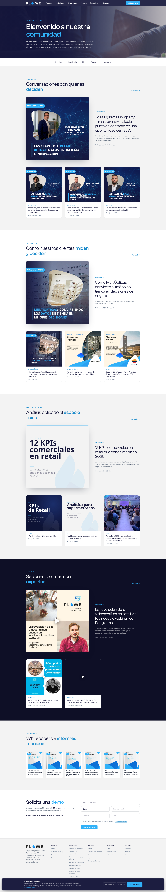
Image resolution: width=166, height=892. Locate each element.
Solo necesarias (109, 884)
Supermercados (93, 855)
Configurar (121, 884)
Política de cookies (29, 888)
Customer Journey (57, 852)
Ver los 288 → (135, 419)
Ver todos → (136, 583)
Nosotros (106, 3)
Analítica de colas (75, 865)
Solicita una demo (132, 3)
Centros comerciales (95, 852)
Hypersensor (73, 3)
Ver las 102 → (135, 91)
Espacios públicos (94, 861)
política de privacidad (121, 821)
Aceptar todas (135, 884)
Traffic (53, 848)
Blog (83, 62)
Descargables (107, 62)
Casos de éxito (72, 62)
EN (123, 3)
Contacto (128, 855)
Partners (84, 3)
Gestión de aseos (74, 868)
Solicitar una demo (89, 827)
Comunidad (94, 3)
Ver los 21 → (136, 255)
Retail (90, 848)
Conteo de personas (76, 848)
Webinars (94, 62)
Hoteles (90, 858)
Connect (53, 855)
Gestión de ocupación (76, 862)
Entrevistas (58, 62)
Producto (49, 3)
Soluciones (60, 3)
